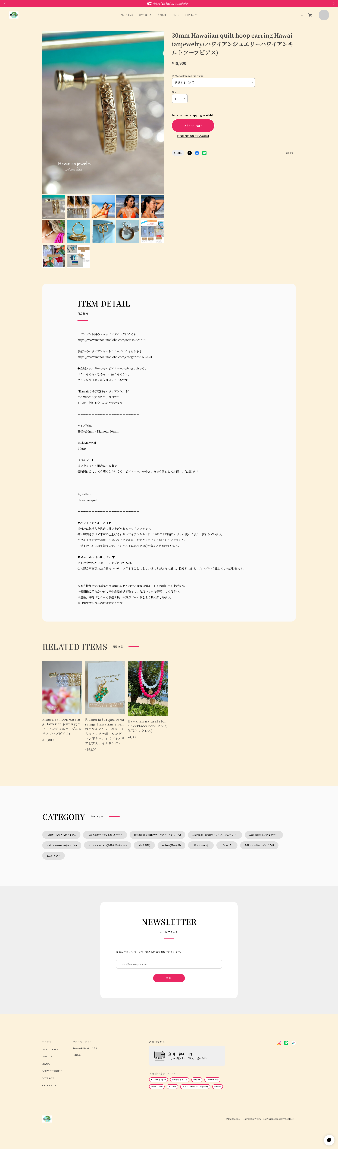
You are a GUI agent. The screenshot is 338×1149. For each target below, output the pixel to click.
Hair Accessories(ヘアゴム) (62, 845)
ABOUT (162, 15)
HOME (46, 1042)
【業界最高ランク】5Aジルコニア (105, 834)
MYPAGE (48, 1078)
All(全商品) (144, 845)
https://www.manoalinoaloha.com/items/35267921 (111, 340)
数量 (174, 92)
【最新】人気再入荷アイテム (61, 834)
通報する (289, 153)
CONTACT (191, 15)
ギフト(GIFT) (202, 845)
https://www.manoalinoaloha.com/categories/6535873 (114, 357)
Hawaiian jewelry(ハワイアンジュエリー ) (214, 834)
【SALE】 (227, 845)
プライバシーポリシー (83, 1042)
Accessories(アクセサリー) (263, 834)
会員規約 (77, 1055)
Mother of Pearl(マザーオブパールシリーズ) (157, 834)
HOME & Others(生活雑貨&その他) (108, 845)
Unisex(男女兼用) (171, 845)
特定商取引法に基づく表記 (85, 1048)
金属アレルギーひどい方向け (259, 845)
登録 (169, 978)
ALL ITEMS (127, 15)
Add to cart (193, 126)
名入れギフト (53, 855)
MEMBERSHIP (52, 1070)
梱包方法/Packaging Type (188, 75)
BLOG (176, 15)
